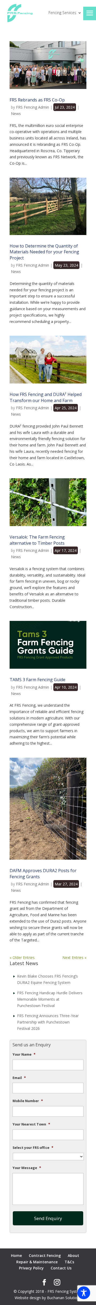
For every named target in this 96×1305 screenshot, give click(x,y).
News (16, 113)
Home (16, 1255)
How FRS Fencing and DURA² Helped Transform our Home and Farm (46, 397)
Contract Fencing (45, 1255)
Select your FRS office (33, 1148)
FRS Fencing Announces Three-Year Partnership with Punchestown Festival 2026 (48, 1022)
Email (19, 1078)
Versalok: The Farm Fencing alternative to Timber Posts (37, 540)
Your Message (27, 1168)
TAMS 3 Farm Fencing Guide (37, 680)
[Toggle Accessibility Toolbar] (84, 1293)
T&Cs (69, 1261)
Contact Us (61, 1267)
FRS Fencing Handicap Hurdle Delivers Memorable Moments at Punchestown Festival (49, 999)
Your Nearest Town (31, 1124)
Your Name (24, 1054)
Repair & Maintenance (37, 1261)
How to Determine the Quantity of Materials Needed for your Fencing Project (44, 252)
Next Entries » (74, 957)
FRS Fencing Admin (32, 107)
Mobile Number (28, 1101)
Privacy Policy (31, 1267)
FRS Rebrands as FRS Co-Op (37, 100)
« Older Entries (22, 957)
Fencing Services (62, 13)
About (73, 1255)
